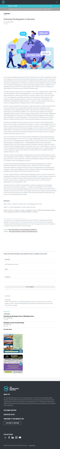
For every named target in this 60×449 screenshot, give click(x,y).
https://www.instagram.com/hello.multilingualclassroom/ (23, 231)
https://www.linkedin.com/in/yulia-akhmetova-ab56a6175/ (22, 229)
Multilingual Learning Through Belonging (14, 322)
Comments (7, 277)
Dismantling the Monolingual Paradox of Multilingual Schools (19, 316)
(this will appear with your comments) (11, 264)
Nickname (7, 259)
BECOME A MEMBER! (13, 6)
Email (6, 269)
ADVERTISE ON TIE (9, 414)
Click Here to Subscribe (12, 423)
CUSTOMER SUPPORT (10, 410)
